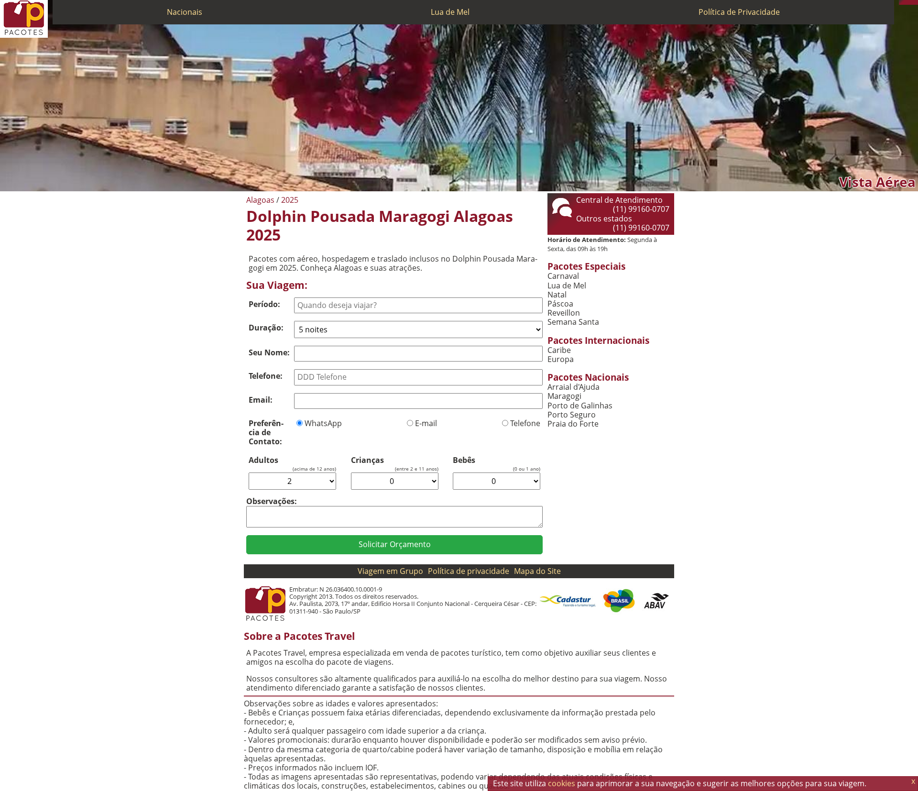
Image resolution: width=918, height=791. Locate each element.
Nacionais (184, 12)
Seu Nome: (269, 352)
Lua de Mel (450, 12)
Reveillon (563, 313)
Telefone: (266, 376)
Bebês (464, 460)
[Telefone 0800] (901, 2)
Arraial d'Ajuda (573, 387)
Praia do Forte (573, 423)
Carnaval (563, 276)
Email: (261, 400)
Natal (557, 294)
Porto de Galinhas (579, 405)
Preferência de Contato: (266, 432)
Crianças (367, 460)
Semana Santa (573, 322)
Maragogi (564, 396)
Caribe (559, 350)
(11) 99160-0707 (641, 209)
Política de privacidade (468, 571)
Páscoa (560, 303)
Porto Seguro (571, 414)
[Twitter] (910, 2)
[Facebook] (915, 2)
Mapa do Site (537, 571)
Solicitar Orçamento (395, 544)
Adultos (263, 460)
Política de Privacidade (739, 12)
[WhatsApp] (906, 2)
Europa (560, 359)
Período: (264, 304)
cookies (561, 783)
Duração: (266, 327)
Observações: (271, 501)
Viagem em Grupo (390, 571)
